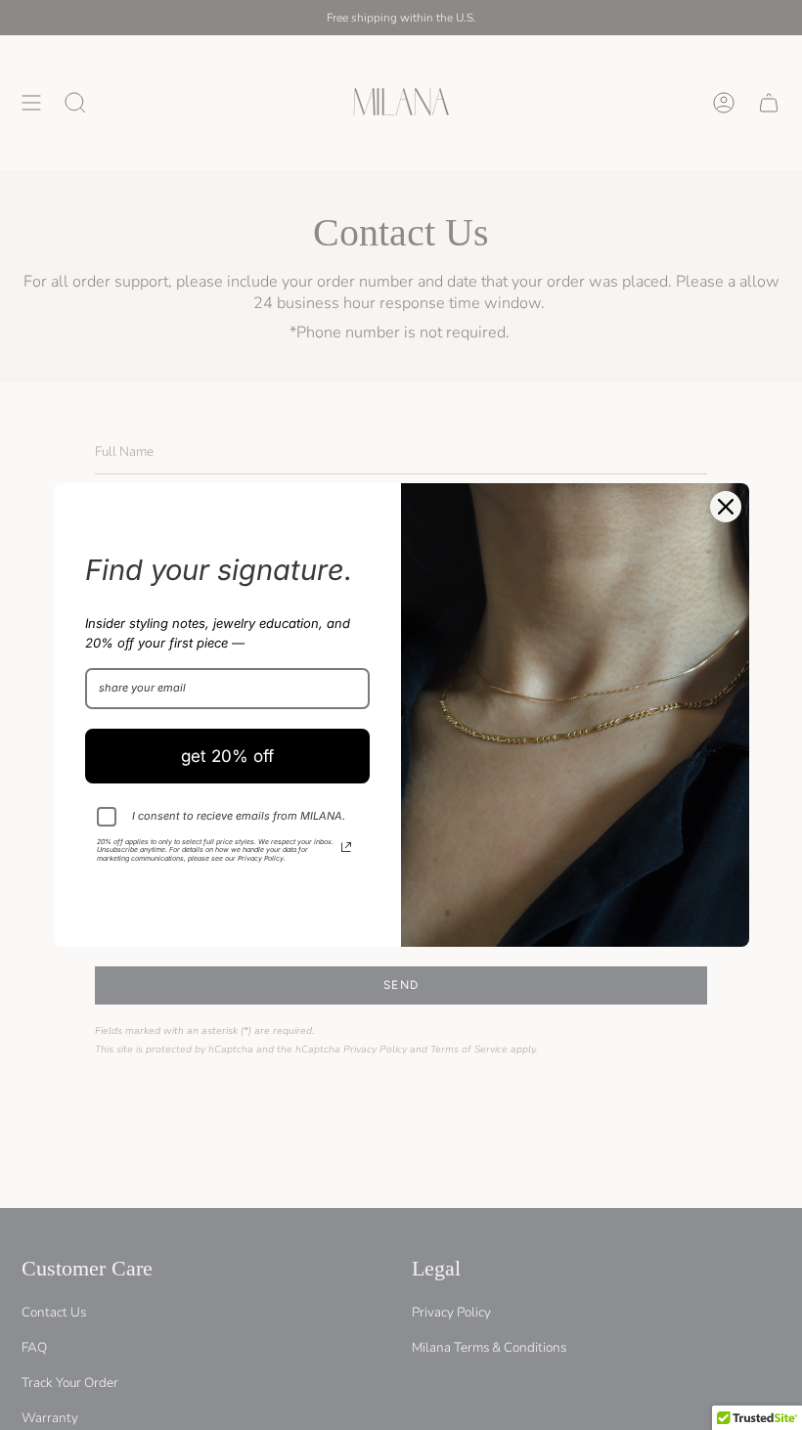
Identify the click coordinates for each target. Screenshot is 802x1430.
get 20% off (227, 756)
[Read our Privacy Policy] (346, 847)
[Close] (725, 506)
